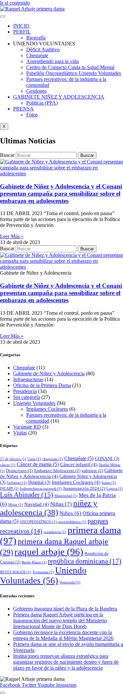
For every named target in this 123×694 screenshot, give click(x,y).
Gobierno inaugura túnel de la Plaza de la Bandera (65, 608)
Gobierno (17, 482)
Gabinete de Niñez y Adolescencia (49, 373)
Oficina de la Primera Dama (42, 385)
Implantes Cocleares (47, 409)
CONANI (107, 458)
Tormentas (43, 572)
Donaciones (19, 470)
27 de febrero (13, 459)
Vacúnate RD (27, 427)
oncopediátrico (72, 522)
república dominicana (84, 561)
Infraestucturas (28, 379)
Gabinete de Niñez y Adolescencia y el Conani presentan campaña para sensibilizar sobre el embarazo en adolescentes (61, 193)
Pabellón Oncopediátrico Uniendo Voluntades (73, 73)
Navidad (36, 504)
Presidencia (25, 391)
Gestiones (36, 91)
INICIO (21, 26)
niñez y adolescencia (48, 508)
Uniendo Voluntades (34, 403)
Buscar (7, 155)
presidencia (55, 532)
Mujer (15, 505)
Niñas (61, 504)
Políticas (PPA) (42, 103)
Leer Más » (12, 236)
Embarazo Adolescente (57, 470)
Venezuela (69, 582)
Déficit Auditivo (43, 49)
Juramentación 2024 (84, 488)
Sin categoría (26, 397)
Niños (70, 513)
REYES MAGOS (15, 572)
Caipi (34, 459)
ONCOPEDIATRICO (38, 522)
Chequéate (37, 55)
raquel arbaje (48, 551)
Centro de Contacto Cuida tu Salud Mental (70, 67)
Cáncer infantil (78, 464)
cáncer (7, 465)
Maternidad (65, 496)
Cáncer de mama (38, 464)
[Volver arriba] (2, 693)
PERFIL (22, 32)
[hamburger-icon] (2, 16)
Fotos (32, 114)
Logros (114, 488)
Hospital (39, 482)
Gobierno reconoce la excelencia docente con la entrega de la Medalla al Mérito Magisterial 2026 (63, 635)
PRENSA (23, 109)
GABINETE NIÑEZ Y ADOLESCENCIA (58, 97)
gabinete (92, 470)
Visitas (20, 432)
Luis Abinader (26, 494)
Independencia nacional (41, 488)
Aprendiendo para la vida (52, 61)
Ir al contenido (15, 3)
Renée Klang (34, 562)
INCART (9, 488)
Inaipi (109, 482)
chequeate (52, 459)
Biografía (36, 37)
